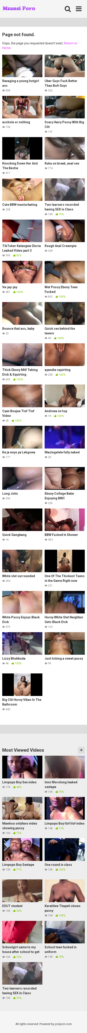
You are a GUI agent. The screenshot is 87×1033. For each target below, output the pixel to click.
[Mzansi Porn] (19, 9)
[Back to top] (79, 1024)
